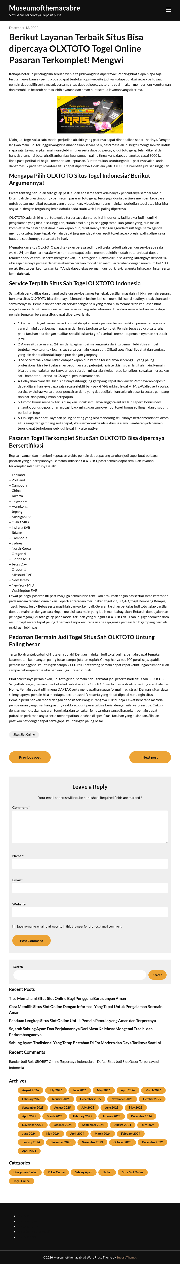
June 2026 (79, 1090)
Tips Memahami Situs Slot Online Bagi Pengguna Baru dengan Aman (67, 998)
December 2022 (152, 1142)
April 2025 (29, 1116)
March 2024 (103, 1133)
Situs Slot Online (24, 734)
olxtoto (23, 1216)
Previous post (30, 757)
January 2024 (31, 1142)
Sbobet (107, 1172)
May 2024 (53, 1133)
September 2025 (33, 1107)
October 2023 (122, 1142)
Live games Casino (25, 1172)
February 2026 (31, 1099)
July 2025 (87, 1107)
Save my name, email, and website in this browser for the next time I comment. (69, 926)
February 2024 (130, 1133)
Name (17, 856)
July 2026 (55, 1090)
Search (18, 967)
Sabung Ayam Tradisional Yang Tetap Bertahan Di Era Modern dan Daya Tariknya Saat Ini (85, 1042)
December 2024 (141, 1116)
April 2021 (29, 1151)
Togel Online (21, 1181)
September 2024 (93, 1125)
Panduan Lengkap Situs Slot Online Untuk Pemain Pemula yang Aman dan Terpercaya (82, 1020)
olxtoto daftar (28, 1226)
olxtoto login (27, 1221)
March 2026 (153, 1090)
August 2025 (62, 1107)
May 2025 (135, 1107)
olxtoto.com (27, 1237)
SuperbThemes (127, 1257)
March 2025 (55, 1116)
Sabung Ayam (83, 1172)
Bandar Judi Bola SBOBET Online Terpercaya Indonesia (50, 1061)
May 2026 (103, 1090)
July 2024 (148, 1125)
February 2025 (82, 1116)
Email (17, 880)
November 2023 (92, 1142)
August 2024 (122, 1125)
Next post (150, 757)
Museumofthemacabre (44, 8)
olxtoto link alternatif (34, 1231)
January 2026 (61, 1099)
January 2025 (112, 1116)
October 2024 (63, 1125)
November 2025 (122, 1099)
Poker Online (56, 1172)
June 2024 (29, 1133)
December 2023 (60, 1142)
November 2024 (32, 1125)
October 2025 (152, 1099)
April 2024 (77, 1133)
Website (19, 904)
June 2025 (112, 1107)
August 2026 (30, 1090)
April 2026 (128, 1090)
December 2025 (90, 1099)
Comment (21, 807)
